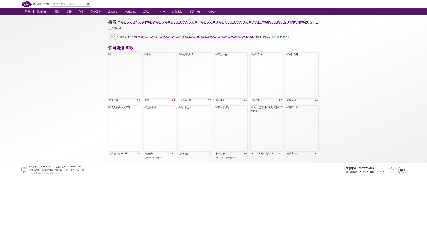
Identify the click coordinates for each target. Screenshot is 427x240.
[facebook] (393, 170)
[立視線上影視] (35, 4)
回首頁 (275, 36)
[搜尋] (88, 4)
